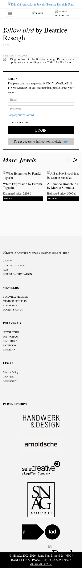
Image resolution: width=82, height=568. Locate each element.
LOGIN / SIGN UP (13, 309)
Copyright (8, 376)
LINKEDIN (9, 349)
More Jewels (20, 159)
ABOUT (7, 261)
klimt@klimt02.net (41, 564)
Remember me (20, 122)
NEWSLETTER (11, 332)
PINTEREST (10, 341)
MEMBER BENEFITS (15, 301)
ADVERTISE (10, 305)
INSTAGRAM (10, 336)
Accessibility (10, 381)
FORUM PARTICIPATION (17, 274)
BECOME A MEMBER (15, 296)
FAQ (5, 270)
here (65, 141)
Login (41, 130)
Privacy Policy (10, 372)
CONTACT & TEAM (14, 265)
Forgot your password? (21, 115)
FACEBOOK (10, 345)
